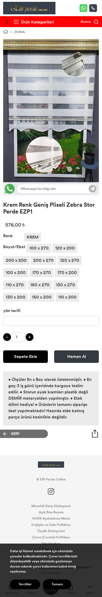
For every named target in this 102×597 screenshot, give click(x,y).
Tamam (57, 584)
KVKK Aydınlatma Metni (51, 518)
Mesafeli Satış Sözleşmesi (51, 506)
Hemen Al (76, 357)
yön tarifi (11, 311)
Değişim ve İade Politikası (51, 524)
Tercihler (25, 584)
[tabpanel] (51, 110)
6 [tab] (59, 166)
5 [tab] (55, 166)
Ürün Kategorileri (37, 22)
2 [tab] (43, 166)
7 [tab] (63, 166)
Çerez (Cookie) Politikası (51, 537)
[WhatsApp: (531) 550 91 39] (84, 8)
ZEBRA (19, 32)
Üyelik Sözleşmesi (51, 531)
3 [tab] (47, 166)
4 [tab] (51, 166)
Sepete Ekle (25, 357)
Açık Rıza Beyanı (51, 512)
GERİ (15, 433)
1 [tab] (39, 166)
